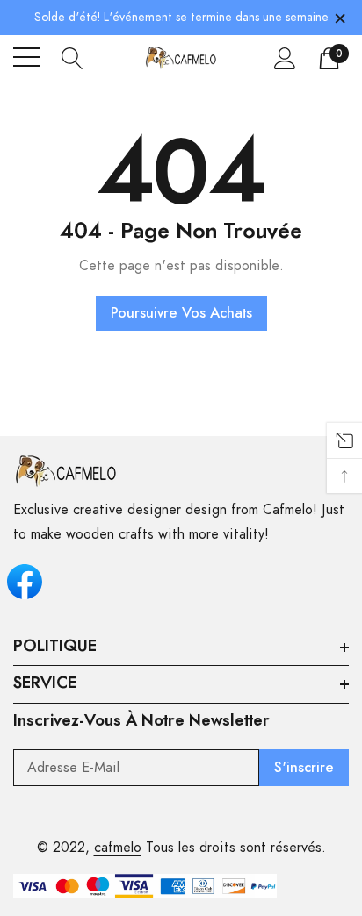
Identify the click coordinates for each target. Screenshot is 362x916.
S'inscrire (304, 768)
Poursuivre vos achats (181, 313)
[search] (72, 57)
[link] (66, 471)
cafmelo (117, 848)
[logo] (181, 57)
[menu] (26, 57)
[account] (285, 58)
